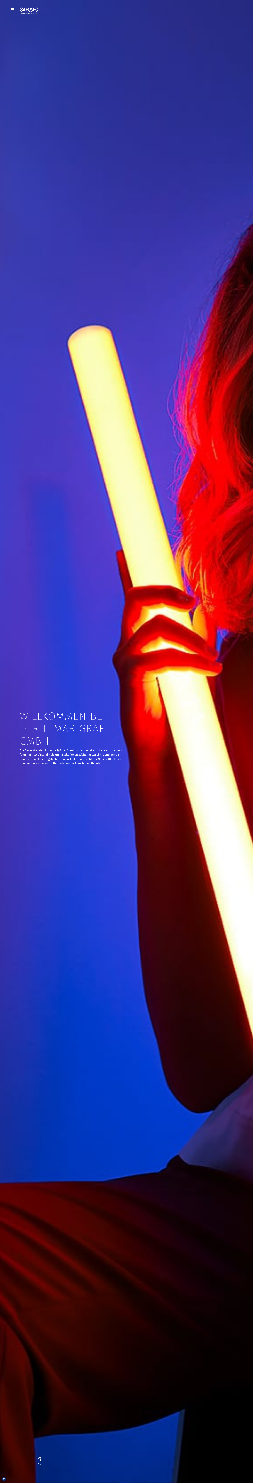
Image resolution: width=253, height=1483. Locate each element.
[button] (12, 10)
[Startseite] (29, 10)
